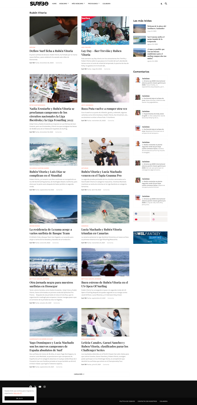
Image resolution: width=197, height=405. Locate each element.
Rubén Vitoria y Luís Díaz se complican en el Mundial (48, 173)
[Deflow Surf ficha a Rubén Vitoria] (53, 30)
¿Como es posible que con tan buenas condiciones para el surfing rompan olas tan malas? (156, 53)
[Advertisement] (150, 284)
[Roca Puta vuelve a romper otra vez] (105, 88)
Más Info (16, 393)
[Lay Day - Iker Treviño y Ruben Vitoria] (105, 30)
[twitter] (159, 214)
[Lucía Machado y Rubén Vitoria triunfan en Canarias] (105, 209)
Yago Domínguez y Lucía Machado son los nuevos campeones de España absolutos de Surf (52, 346)
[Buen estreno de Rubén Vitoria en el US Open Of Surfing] (105, 262)
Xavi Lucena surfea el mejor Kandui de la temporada (156, 39)
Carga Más (78, 374)
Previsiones (93, 4)
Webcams (63, 4)
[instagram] (159, 219)
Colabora (106, 4)
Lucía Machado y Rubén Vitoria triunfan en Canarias (101, 231)
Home (54, 4)
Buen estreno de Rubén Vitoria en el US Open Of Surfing (104, 284)
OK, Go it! (19, 398)
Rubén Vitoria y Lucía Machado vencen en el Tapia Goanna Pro (101, 173)
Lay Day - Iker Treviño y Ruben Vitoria (101, 52)
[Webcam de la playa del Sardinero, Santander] (139, 28)
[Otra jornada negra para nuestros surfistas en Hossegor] (53, 262)
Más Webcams (77, 4)
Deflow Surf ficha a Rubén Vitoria (51, 51)
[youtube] (141, 219)
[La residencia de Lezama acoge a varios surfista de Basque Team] (53, 209)
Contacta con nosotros (147, 401)
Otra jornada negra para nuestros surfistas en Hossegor (51, 284)
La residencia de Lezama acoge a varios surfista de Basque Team (51, 231)
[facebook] (141, 214)
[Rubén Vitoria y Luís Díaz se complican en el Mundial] (53, 151)
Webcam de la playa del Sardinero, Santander (156, 27)
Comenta (59, 63)
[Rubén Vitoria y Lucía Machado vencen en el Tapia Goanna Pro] (105, 151)
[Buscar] (165, 4)
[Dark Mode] (162, 4)
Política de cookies (127, 401)
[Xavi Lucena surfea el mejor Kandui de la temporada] (139, 40)
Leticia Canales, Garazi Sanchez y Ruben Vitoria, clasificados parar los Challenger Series (104, 346)
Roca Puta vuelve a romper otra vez (104, 108)
